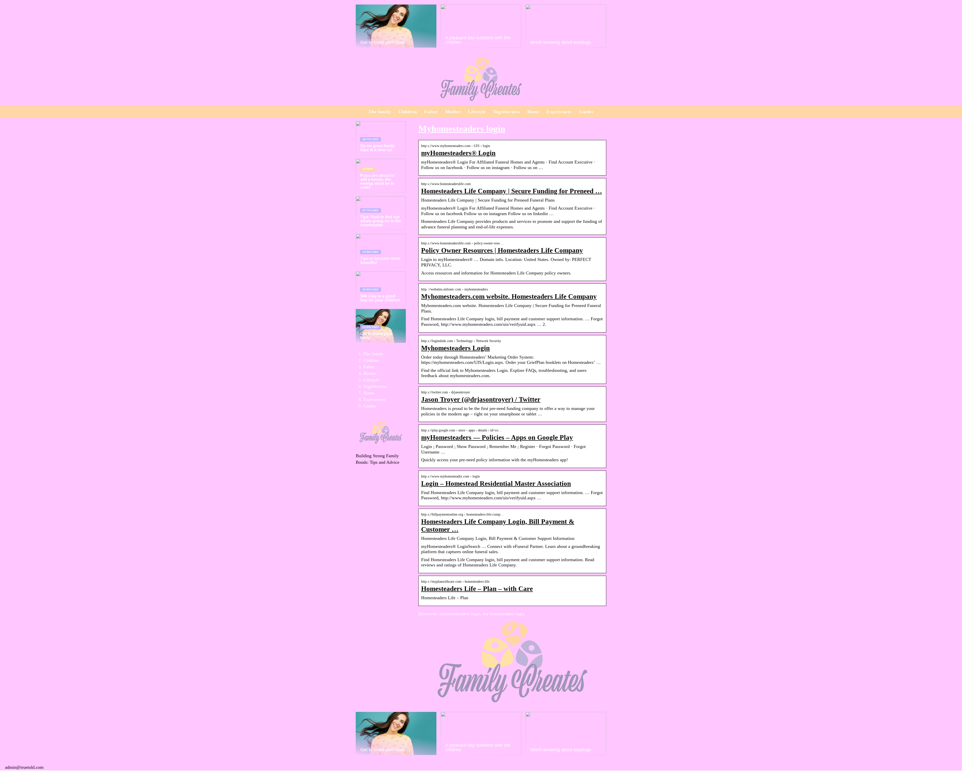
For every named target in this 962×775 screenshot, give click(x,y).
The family (380, 111)
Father (431, 111)
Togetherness (506, 111)
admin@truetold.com (24, 767)
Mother (453, 111)
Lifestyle (477, 111)
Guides (586, 111)
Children (407, 111)
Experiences (559, 111)
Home (533, 111)
